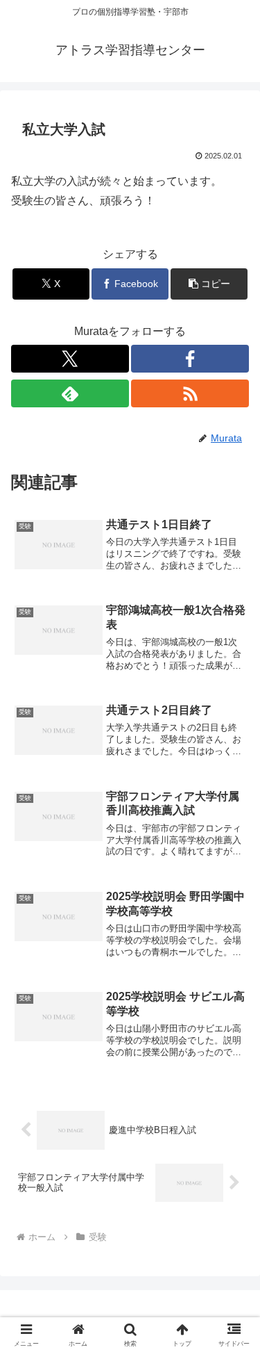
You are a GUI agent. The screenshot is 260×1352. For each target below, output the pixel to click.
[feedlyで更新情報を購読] (70, 393)
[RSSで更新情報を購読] (190, 393)
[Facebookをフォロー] (190, 359)
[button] (209, 284)
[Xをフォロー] (70, 359)
